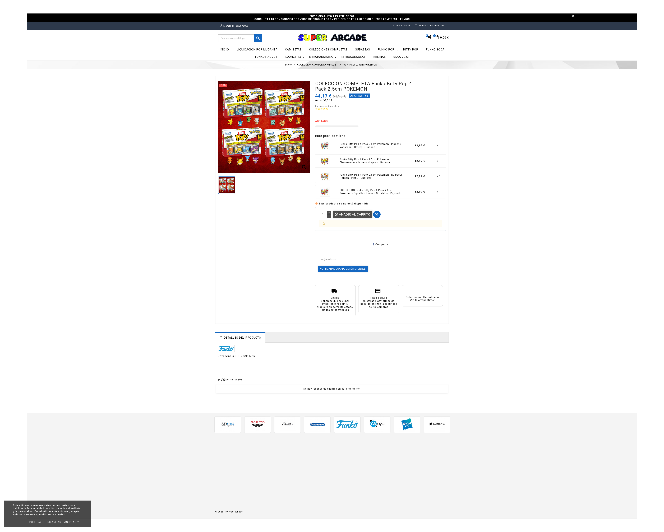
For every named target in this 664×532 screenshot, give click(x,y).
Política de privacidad (45, 522)
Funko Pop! (386, 49)
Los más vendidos (286, 462)
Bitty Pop (410, 49)
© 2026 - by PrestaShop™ (229, 512)
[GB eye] (377, 424)
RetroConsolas (353, 56)
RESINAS (379, 56)
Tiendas (340, 501)
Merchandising (321, 56)
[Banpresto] (258, 424)
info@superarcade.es (248, 479)
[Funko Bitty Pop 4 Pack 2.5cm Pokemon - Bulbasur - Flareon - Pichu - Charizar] (325, 176)
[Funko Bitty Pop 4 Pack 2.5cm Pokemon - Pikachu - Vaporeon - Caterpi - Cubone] (325, 145)
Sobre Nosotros (345, 467)
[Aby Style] (228, 424)
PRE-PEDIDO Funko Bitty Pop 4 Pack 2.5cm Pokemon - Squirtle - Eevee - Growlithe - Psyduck (370, 192)
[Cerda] (287, 424)
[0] (429, 38)
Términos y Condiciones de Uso (355, 462)
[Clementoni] (317, 424)
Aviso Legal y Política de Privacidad (357, 457)
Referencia (226, 356)
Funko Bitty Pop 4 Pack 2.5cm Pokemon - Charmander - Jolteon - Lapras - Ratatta (365, 161)
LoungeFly (293, 56)
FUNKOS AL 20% (266, 56)
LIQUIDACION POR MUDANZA (257, 49)
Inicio (224, 49)
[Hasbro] (407, 424)
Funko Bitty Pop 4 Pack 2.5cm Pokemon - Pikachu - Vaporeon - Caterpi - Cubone (371, 145)
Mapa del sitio (344, 496)
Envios (339, 452)
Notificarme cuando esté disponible (343, 268)
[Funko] (347, 424)
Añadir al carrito (354, 214)
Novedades (282, 457)
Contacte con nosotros (350, 491)
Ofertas (280, 452)
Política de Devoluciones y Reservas (358, 478)
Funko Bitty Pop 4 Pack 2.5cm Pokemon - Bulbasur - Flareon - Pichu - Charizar (372, 176)
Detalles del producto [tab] (242, 337)
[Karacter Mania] (437, 424)
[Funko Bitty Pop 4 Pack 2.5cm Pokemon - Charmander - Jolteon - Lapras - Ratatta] (325, 161)
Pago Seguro (343, 472)
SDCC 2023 (401, 56)
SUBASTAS (362, 49)
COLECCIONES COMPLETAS (328, 49)
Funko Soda (435, 49)
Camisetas (293, 49)
